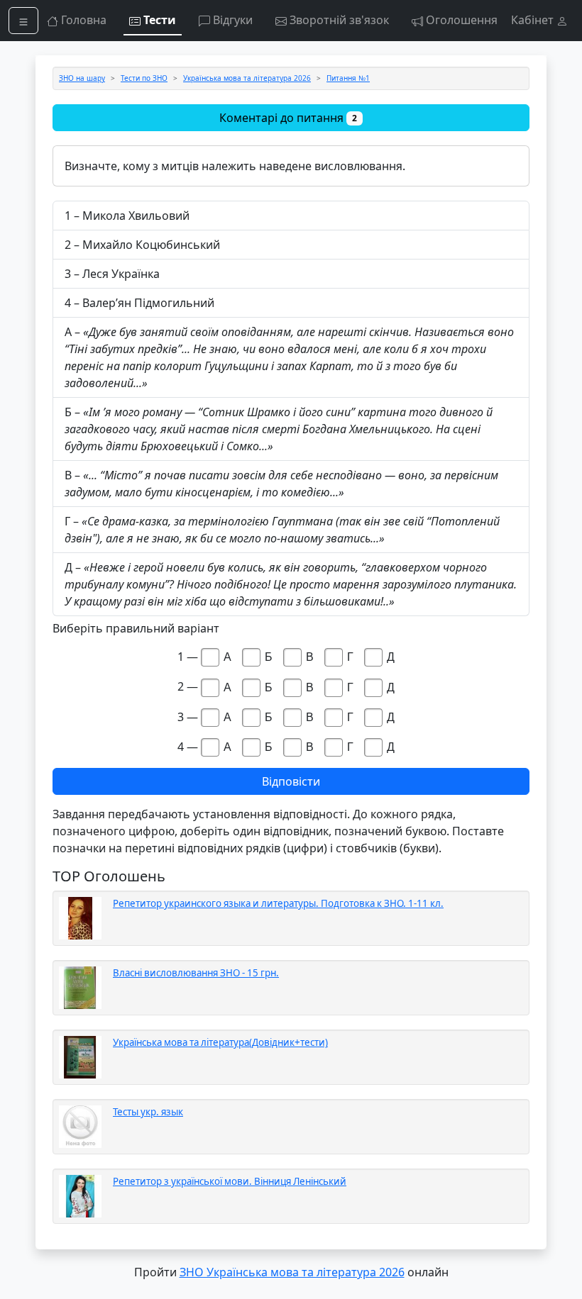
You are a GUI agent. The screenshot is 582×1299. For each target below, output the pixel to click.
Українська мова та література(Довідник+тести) (220, 1042)
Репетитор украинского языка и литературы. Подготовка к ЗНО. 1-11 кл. (278, 903)
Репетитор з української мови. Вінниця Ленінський (229, 1181)
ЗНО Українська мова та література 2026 (292, 1272)
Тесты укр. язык (148, 1111)
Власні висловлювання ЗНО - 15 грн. (196, 972)
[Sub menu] (23, 20)
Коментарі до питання (288, 118)
